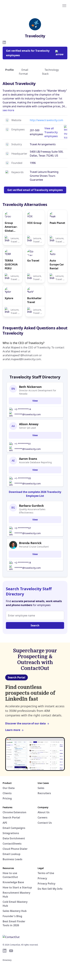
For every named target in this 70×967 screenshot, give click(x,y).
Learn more (12, 730)
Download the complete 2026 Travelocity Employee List (35, 494)
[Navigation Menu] (64, 5)
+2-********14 (22, 409)
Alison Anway (28, 424)
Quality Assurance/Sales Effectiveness (32, 511)
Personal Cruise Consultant (34, 546)
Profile (9, 70)
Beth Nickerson (30, 387)
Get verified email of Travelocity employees (35, 190)
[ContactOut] (18, 5)
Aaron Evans (28, 459)
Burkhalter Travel (34, 300)
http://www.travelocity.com (46, 120)
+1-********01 (22, 443)
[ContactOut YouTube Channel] (11, 951)
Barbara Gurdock (31, 506)
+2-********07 (22, 528)
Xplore (9, 298)
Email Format (23, 71)
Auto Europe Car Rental (57, 264)
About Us (43, 812)
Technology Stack (50, 71)
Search (35, 625)
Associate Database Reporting (35, 462)
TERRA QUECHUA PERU (11, 264)
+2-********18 (22, 562)
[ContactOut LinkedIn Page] (5, 951)
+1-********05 (22, 478)
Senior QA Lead (27, 427)
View (35, 400)
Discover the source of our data (25, 723)
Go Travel (33, 260)
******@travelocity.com (27, 414)
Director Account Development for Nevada (37, 392)
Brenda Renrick (30, 543)
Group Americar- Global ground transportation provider (12, 227)
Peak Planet (57, 223)
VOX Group (34, 223)
